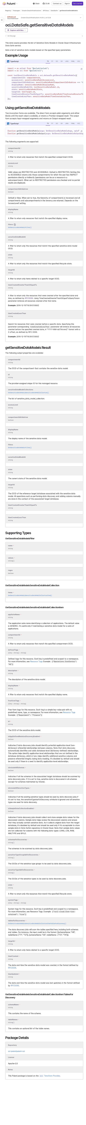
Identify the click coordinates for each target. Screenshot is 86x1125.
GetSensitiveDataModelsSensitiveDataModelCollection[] (28, 392)
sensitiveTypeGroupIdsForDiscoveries (23, 855)
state (10, 255)
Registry (8, 10)
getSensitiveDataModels (69, 10)
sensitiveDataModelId (17, 237)
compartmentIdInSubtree (18, 189)
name (10, 546)
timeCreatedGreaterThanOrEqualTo (22, 285)
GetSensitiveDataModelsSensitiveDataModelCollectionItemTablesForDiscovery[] (37, 923)
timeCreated (13, 956)
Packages (16, 10)
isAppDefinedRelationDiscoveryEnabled (24, 736)
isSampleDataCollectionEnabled (21, 808)
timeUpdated (13, 974)
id (9, 375)
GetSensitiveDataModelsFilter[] (20, 227)
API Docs (46, 10)
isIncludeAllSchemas (16, 767)
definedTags (13, 650)
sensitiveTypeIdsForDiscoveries (20, 870)
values (10, 558)
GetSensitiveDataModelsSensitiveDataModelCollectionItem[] (30, 595)
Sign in (67, 3)
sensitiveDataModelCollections (20, 390)
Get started (77, 3)
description (12, 670)
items (10, 592)
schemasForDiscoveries (17, 840)
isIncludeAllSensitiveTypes (18, 788)
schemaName (13, 1005)
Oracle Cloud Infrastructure (31, 10)
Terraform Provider (50, 1076)
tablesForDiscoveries (16, 921)
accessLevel (13, 163)
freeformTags (13, 701)
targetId (11, 270)
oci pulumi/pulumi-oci (16, 1051)
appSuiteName (14, 614)
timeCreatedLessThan (17, 313)
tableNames (13, 1019)
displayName (13, 209)
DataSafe (54, 10)
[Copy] (81, 69)
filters (10, 224)
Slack (37, 3)
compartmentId (14, 148)
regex (10, 570)
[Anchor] (75, 25)
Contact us (57, 3)
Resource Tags (36, 661)
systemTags (13, 900)
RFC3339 (29, 298)
